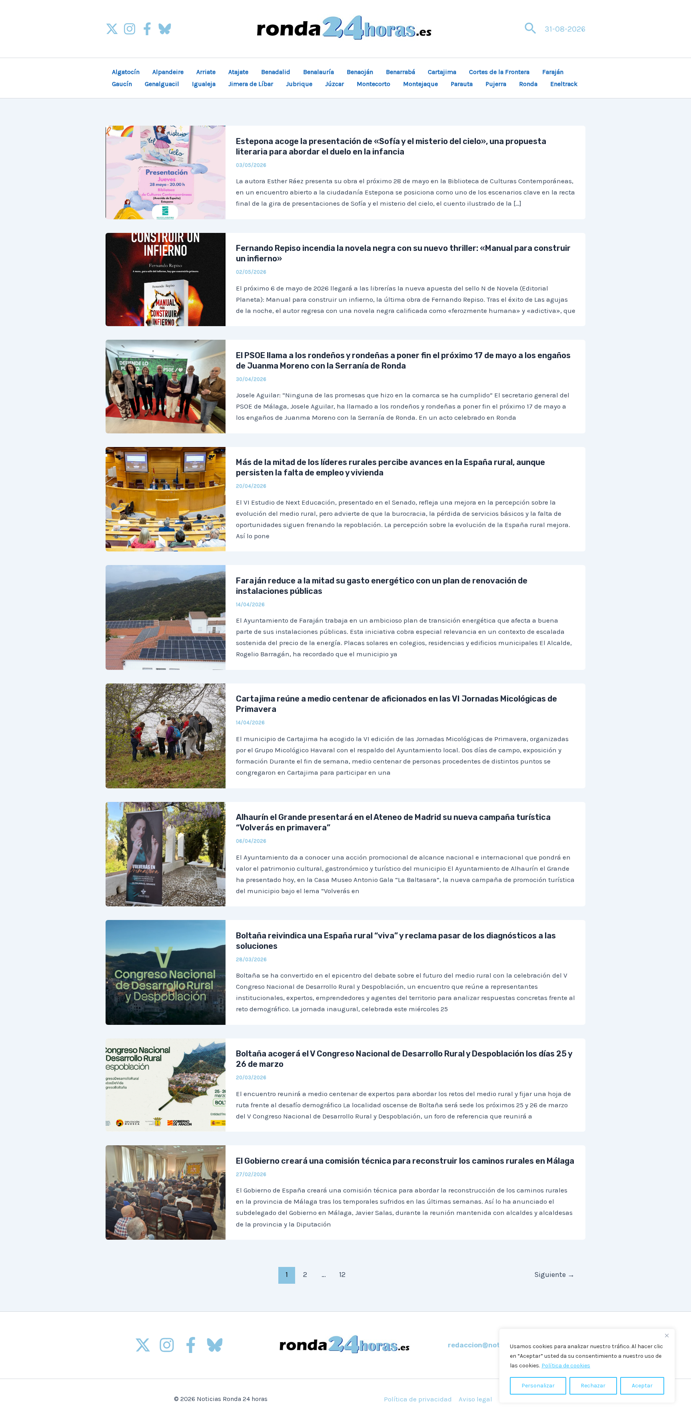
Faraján (552, 72)
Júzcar (334, 84)
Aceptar (642, 1385)
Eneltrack (563, 84)
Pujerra (495, 84)
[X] (112, 28)
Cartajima (442, 72)
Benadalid (275, 72)
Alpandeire (168, 72)
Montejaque (420, 84)
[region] (587, 1366)
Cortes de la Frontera (499, 72)
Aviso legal (475, 1399)
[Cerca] (666, 1335)
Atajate (238, 72)
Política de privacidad (418, 1399)
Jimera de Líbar (250, 84)
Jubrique (299, 84)
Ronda (528, 84)
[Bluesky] (164, 28)
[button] (530, 29)
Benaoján (360, 72)
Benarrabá (400, 72)
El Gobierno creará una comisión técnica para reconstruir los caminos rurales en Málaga (405, 1161)
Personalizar (538, 1385)
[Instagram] (129, 28)
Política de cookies (565, 1365)
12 (342, 1274)
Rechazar (593, 1385)
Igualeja (204, 84)
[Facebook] (147, 28)
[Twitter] (143, 1345)
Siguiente (554, 1274)
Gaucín (122, 84)
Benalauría (318, 72)
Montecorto (373, 84)
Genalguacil (162, 84)
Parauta (462, 84)
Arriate (206, 72)
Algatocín (126, 72)
